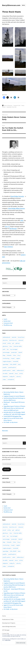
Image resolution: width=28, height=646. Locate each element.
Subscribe (6, 469)
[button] (7, 37)
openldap (5, 364)
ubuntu (18, 376)
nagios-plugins (7, 361)
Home (4, 616)
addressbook (6, 337)
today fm (12, 376)
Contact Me (5, 633)
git (13, 343)
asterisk (14, 337)
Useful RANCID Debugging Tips (12, 416)
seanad (11, 373)
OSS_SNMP (13, 364)
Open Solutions (8, 246)
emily (9, 343)
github (18, 343)
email (4, 343)
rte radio (5, 373)
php (19, 364)
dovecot (20, 340)
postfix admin (7, 370)
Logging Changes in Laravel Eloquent (14, 396)
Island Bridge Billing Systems (16, 208)
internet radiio (18, 346)
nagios (18, 358)
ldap (4, 355)
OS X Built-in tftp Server (11, 422)
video (4, 379)
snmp (21, 373)
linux (19, 355)
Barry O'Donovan (8, 105)
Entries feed (7, 321)
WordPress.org (8, 325)
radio (13, 370)
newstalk (15, 361)
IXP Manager (13, 228)
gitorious (5, 346)
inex (10, 346)
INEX (21, 220)
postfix (5, 367)
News (23, 105)
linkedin (9, 355)
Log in (5, 319)
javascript (14, 352)
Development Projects (8, 623)
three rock (14, 107)
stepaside (9, 107)
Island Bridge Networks (17, 196)
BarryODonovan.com (11, 5)
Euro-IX (7, 226)
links (14, 355)
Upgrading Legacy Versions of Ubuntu (14, 406)
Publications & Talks (7, 619)
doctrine (5, 340)
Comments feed (8, 323)
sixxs (16, 373)
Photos (3, 107)
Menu (23, 5)
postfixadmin (12, 367)
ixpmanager (6, 352)
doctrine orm (13, 340)
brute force (21, 337)
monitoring (6, 358)
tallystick (5, 376)
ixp (8, 349)
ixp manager (13, 349)
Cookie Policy (7, 640)
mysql (12, 358)
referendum (20, 370)
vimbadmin (11, 379)
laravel (20, 352)
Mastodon (5, 430)
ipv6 (4, 349)
